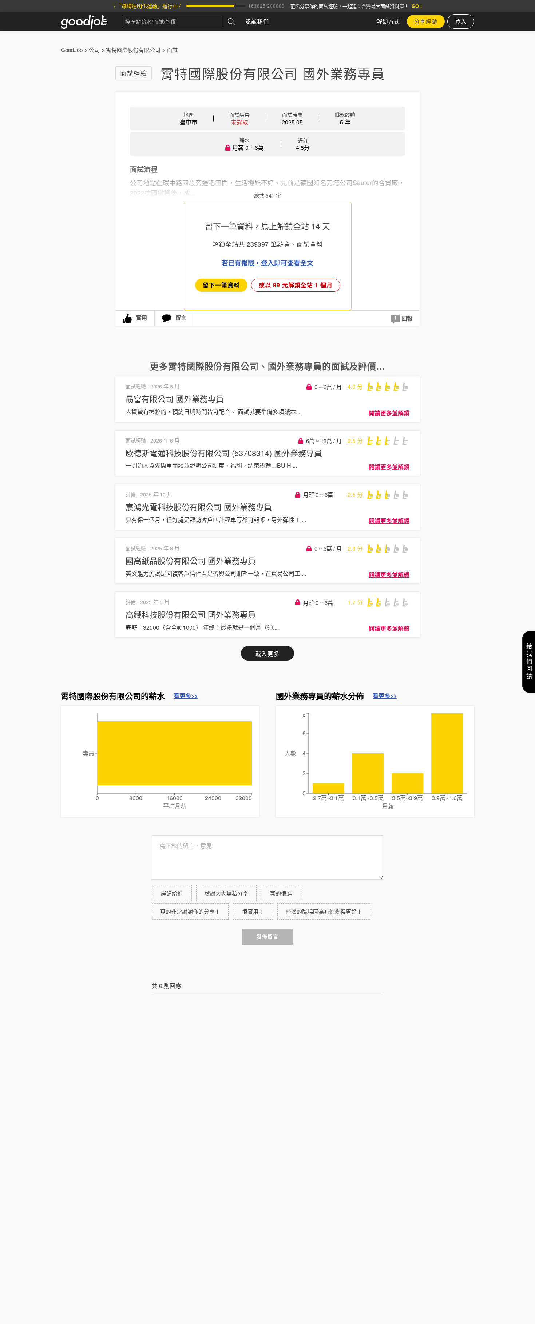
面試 (172, 49)
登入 (461, 21)
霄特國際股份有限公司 (133, 49)
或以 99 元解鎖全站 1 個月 (296, 285)
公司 (94, 49)
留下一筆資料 (221, 285)
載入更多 (267, 653)
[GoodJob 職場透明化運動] (92, 21)
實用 (141, 318)
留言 (180, 318)
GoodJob (72, 49)
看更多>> (186, 696)
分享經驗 (425, 21)
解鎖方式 (388, 21)
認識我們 (257, 21)
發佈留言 (267, 936)
